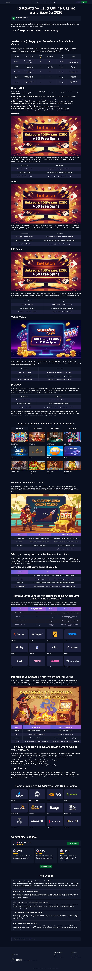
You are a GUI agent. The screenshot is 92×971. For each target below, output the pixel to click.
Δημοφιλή (18, 428)
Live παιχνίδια (36, 428)
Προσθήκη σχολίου (73, 843)
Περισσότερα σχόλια (46, 866)
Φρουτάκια (71, 428)
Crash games (54, 428)
